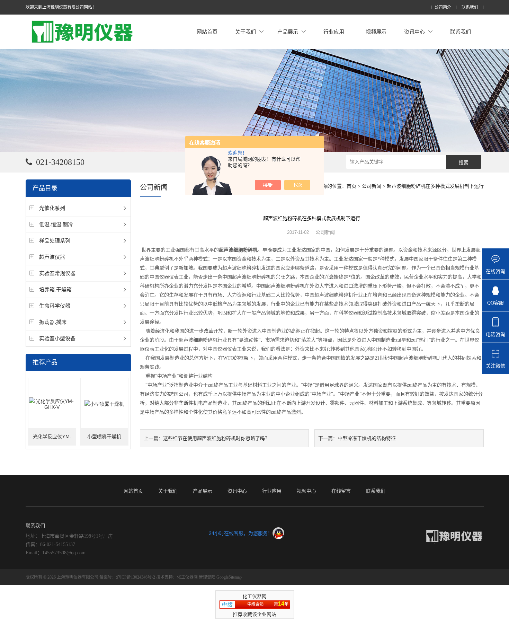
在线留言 (341, 491)
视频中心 (306, 491)
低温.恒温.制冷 (56, 224)
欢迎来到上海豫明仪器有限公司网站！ (61, 7)
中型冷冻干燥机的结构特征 (367, 438)
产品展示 (287, 32)
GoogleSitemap (229, 577)
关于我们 (245, 32)
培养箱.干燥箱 (55, 289)
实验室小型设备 (57, 338)
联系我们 (470, 7)
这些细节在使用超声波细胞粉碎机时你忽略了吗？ (216, 438)
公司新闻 (371, 186)
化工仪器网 (187, 577)
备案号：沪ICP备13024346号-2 (127, 577)
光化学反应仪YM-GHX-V (52, 440)
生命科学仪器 (54, 306)
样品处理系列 (54, 241)
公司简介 (443, 7)
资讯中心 (414, 32)
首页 (351, 186)
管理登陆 (207, 577)
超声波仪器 (52, 257)
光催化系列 (52, 208)
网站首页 (207, 32)
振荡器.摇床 (52, 322)
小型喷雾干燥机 (104, 436)
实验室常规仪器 (57, 273)
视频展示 (376, 32)
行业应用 (333, 32)
